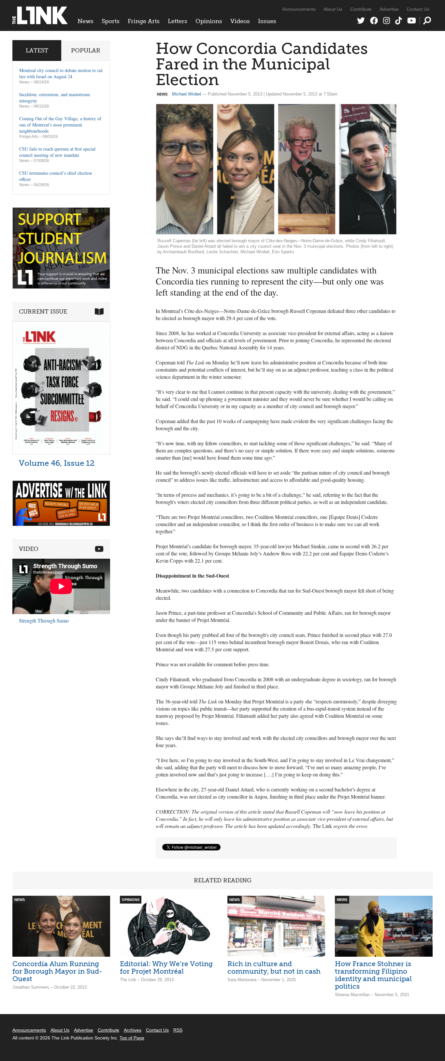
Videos (240, 21)
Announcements (299, 9)
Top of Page (132, 1037)
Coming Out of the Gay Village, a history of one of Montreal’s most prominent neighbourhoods (60, 124)
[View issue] (61, 452)
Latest (37, 50)
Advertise (389, 9)
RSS (177, 1030)
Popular (85, 50)
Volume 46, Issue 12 (56, 463)
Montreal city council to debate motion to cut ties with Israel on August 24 (61, 73)
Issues (267, 21)
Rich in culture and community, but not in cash (274, 967)
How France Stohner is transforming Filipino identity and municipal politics (373, 975)
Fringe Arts (144, 21)
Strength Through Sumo (44, 620)
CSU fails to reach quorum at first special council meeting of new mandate (57, 152)
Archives (132, 1030)
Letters (177, 21)
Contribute (361, 9)
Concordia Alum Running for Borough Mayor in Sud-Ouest (57, 971)
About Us (332, 9)
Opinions (208, 21)
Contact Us (418, 9)
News (85, 21)
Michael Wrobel (186, 94)
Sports (111, 21)
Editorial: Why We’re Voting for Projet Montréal (166, 967)
